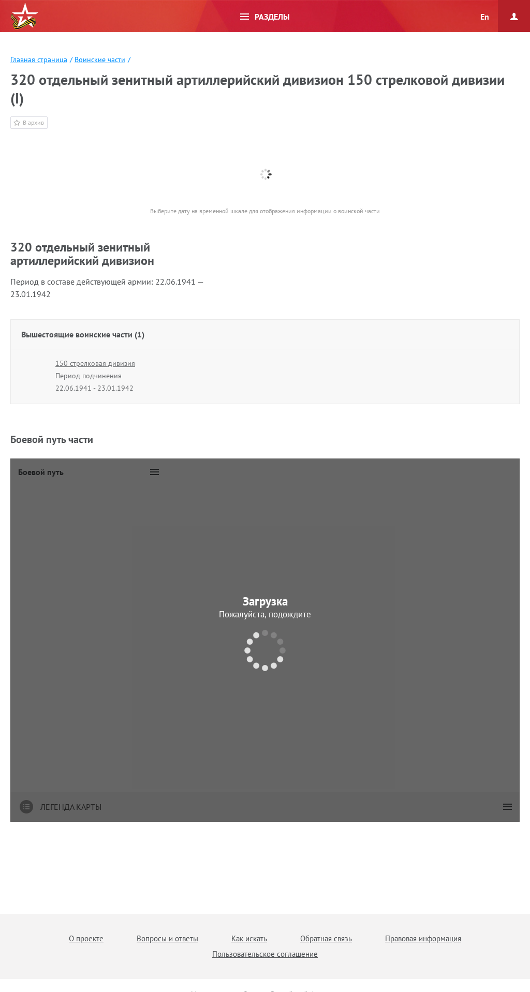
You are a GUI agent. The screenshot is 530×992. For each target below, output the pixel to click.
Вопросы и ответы (167, 938)
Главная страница (38, 59)
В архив (33, 122)
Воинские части (100, 59)
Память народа (24, 16)
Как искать (249, 938)
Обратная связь (326, 938)
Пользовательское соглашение (265, 954)
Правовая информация (423, 938)
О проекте (86, 938)
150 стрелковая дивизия (95, 363)
